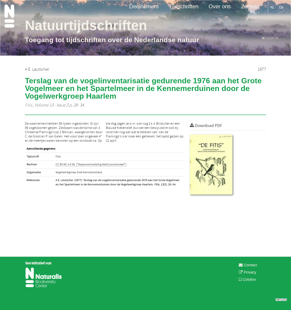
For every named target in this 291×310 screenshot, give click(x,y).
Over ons (220, 6)
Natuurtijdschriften (86, 25)
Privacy (249, 272)
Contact (250, 265)
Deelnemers (144, 6)
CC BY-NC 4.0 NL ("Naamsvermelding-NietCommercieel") (91, 164)
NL (272, 7)
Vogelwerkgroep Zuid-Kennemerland (79, 172)
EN (281, 7)
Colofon (249, 279)
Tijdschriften (183, 6)
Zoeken (250, 6)
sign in (271, 38)
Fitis (28, 105)
